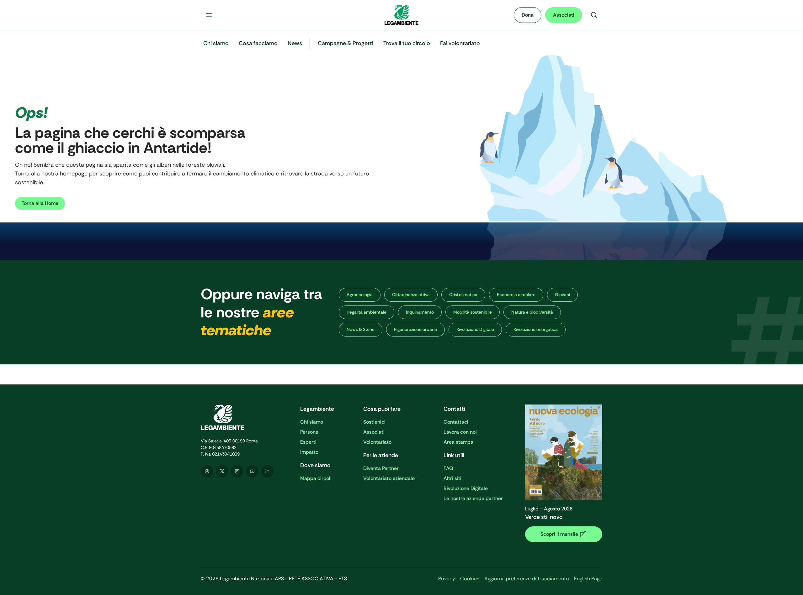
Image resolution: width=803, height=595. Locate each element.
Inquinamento (420, 312)
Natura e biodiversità (532, 312)
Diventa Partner (381, 468)
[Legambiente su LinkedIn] (267, 471)
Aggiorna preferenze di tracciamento (526, 578)
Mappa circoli (316, 478)
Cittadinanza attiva (411, 294)
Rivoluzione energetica (535, 329)
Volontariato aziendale (389, 478)
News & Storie (361, 329)
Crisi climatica (463, 294)
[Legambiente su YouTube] (252, 471)
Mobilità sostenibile (472, 312)
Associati (563, 15)
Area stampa (458, 442)
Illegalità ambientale (366, 312)
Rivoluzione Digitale (475, 329)
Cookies (469, 578)
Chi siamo (311, 422)
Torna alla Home (40, 203)
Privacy (446, 578)
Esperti (308, 442)
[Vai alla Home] (401, 15)
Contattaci (456, 422)
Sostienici (374, 422)
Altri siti (452, 478)
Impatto (309, 452)
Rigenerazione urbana (415, 329)
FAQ (448, 468)
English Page (588, 578)
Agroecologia (360, 294)
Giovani (562, 294)
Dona (528, 15)
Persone (309, 432)
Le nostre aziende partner (473, 498)
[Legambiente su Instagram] (237, 471)
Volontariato (377, 442)
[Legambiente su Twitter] (222, 471)
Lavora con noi (460, 432)
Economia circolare (516, 294)
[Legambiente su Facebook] (207, 471)
